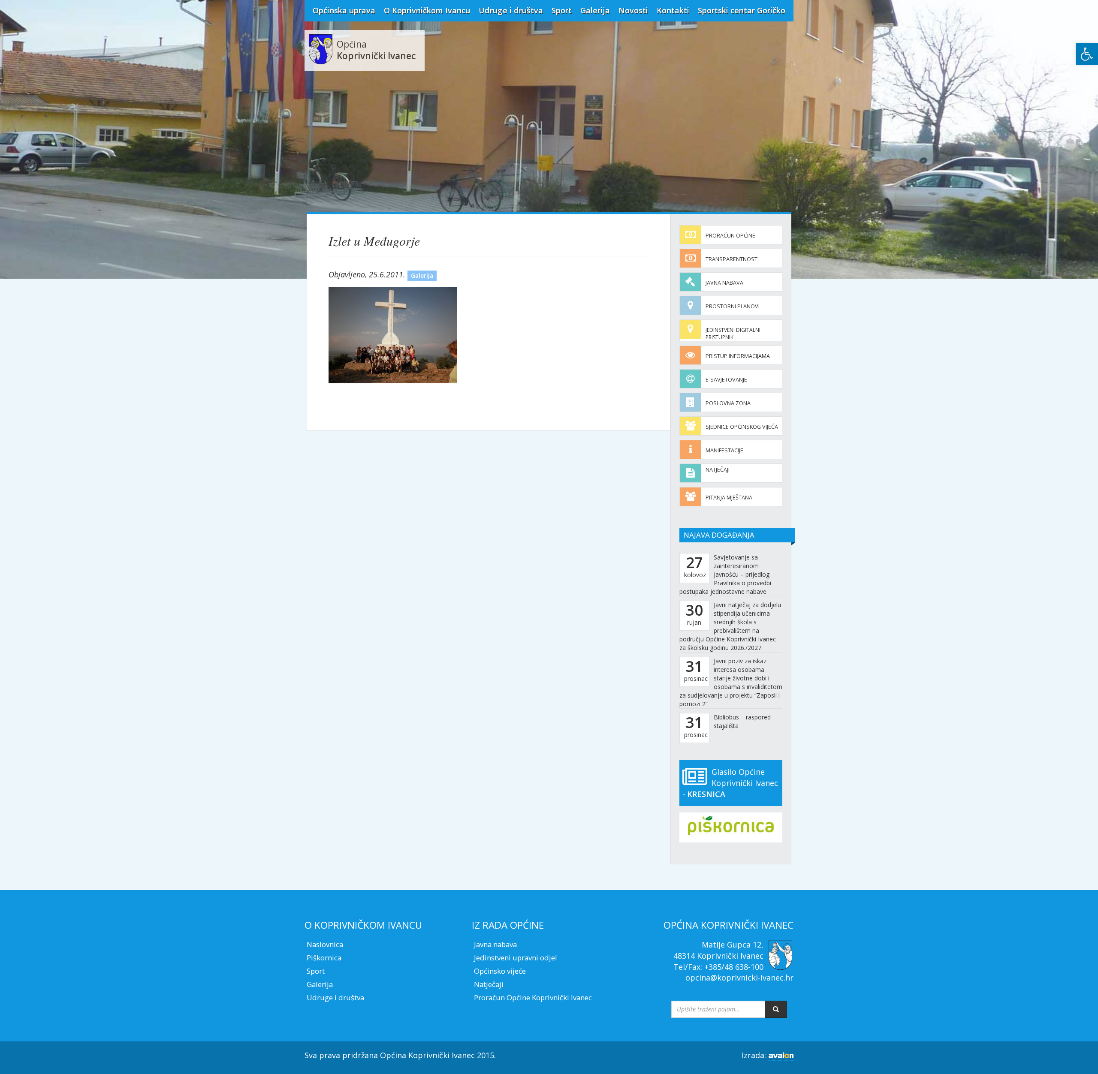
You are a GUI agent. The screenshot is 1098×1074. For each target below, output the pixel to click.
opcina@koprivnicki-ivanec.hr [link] (739, 977)
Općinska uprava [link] (344, 10)
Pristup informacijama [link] (738, 356)
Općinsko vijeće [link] (500, 971)
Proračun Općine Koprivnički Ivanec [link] (533, 997)
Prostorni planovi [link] (733, 306)
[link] (1087, 54)
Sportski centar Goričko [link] (741, 10)
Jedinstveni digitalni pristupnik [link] (733, 333)
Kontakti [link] (673, 10)
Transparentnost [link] (731, 259)
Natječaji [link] (718, 469)
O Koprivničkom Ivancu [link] (427, 10)
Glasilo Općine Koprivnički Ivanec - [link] (730, 783)
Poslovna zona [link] (728, 403)
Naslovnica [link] (325, 944)
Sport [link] (562, 10)
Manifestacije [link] (724, 450)
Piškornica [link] (324, 958)
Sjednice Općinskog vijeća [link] (742, 426)
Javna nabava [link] (724, 282)
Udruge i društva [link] (511, 10)
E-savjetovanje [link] (726, 379)
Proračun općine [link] (730, 235)
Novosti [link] (633, 10)
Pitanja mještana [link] (729, 497)
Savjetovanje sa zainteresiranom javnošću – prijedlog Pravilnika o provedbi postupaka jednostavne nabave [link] (725, 574)
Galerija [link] (595, 10)
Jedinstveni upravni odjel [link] (515, 958)
